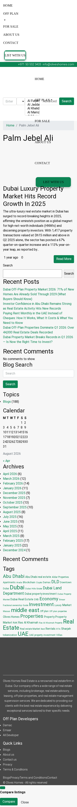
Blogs (7, 402)
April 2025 (10, 531)
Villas (59, 635)
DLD (55, 581)
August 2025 (12, 512)
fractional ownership (12, 605)
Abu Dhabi (13, 576)
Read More (63, 259)
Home (8, 5)
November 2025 (14, 498)
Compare (9, 801)
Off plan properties (58, 611)
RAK (15, 622)
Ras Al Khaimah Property (50, 623)
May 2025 (10, 526)
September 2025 (15, 507)
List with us (15, 55)
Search (8, 265)
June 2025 (10, 521)
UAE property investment (42, 635)
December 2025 (14, 493)
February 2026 (13, 483)
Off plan (10, 13)
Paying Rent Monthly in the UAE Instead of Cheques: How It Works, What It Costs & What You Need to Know (38, 318)
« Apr (6, 461)
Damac (47, 582)
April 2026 (10, 474)
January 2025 (12, 545)
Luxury (58, 605)
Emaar (62, 599)
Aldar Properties (60, 577)
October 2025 (13, 502)
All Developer (11, 735)
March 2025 (11, 536)
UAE (23, 633)
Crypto (39, 582)
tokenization (10, 634)
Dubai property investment (41, 593)
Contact (10, 42)
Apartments (9, 582)
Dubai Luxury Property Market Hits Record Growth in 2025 (33, 196)
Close (25, 802)
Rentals (50, 628)
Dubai (17, 587)
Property (49, 616)
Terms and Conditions (33, 777)
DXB (36, 599)
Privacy (7, 764)
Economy (48, 598)
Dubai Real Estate (21, 599)
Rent (43, 629)
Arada (19, 582)
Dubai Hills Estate (33, 588)
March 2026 (11, 479)
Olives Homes (11, 616)
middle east (25, 610)
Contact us (10, 759)
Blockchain (29, 582)
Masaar (6, 611)
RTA (58, 629)
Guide (25, 605)
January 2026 (12, 488)
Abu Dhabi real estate (38, 576)
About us (11, 34)
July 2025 (10, 517)
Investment (41, 604)
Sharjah (66, 628)
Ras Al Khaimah (28, 622)
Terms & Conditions (15, 769)
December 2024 (14, 550)
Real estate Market (30, 628)
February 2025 (13, 541)
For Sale (10, 26)
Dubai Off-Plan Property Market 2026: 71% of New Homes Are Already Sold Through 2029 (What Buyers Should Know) (38, 294)
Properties (31, 616)
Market (66, 605)
